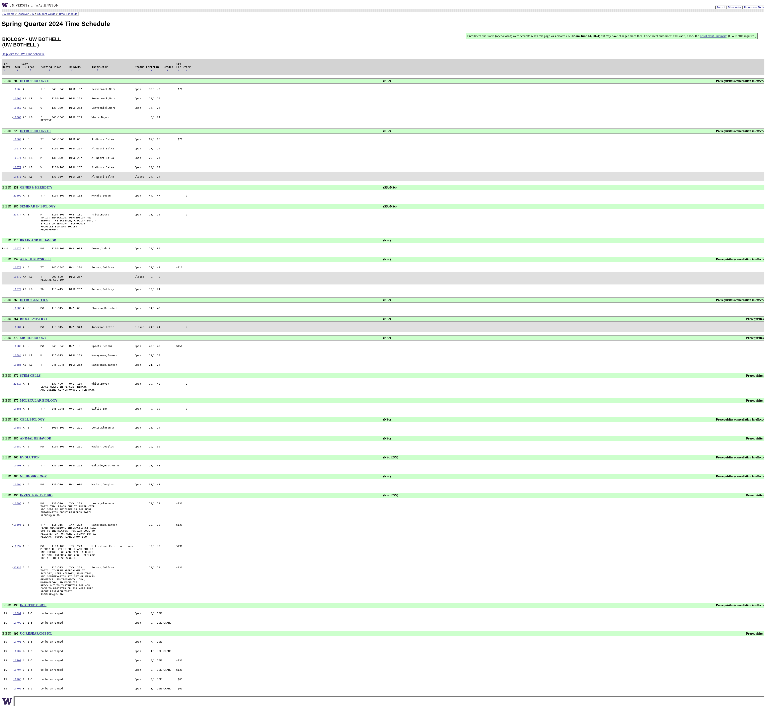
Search (721, 7)
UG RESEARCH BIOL (36, 633)
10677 (17, 267)
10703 (17, 660)
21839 (17, 567)
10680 (17, 308)
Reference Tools (754, 7)
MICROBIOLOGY (33, 338)
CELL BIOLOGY (32, 419)
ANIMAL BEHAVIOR (35, 438)
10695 (17, 503)
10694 (17, 484)
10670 (17, 148)
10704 (17, 669)
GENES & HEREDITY (36, 187)
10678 (17, 276)
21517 (17, 383)
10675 (17, 248)
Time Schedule (68, 13)
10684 (17, 355)
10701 (17, 641)
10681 (17, 327)
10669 (17, 139)
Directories (734, 7)
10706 (17, 688)
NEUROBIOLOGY (33, 476)
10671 (17, 157)
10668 (17, 117)
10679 (17, 289)
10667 (17, 107)
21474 (17, 214)
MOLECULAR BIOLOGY (38, 400)
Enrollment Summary (713, 36)
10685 (17, 364)
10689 (17, 446)
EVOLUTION (30, 457)
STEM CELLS (30, 375)
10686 (17, 408)
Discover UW (26, 13)
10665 (17, 89)
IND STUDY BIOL (33, 605)
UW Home (8, 13)
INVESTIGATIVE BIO (36, 495)
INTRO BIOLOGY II (34, 81)
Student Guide (46, 13)
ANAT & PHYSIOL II (35, 259)
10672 (17, 167)
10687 (17, 427)
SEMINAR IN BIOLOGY (38, 206)
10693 (17, 465)
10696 (17, 524)
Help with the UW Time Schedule (23, 54)
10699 (17, 613)
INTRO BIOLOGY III (35, 131)
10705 (17, 679)
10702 (17, 651)
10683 (17, 346)
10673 (17, 176)
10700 (17, 622)
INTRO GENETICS (34, 300)
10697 (17, 546)
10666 (17, 98)
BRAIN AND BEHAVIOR (38, 240)
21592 (17, 195)
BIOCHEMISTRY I (33, 319)
